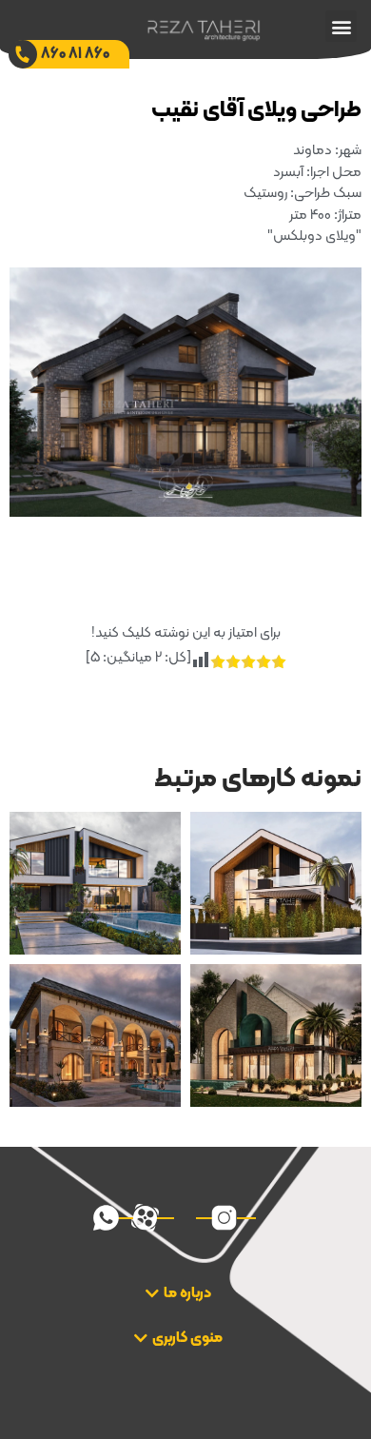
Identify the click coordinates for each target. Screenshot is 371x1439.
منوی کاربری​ (187, 1338)
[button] (341, 26)
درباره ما (187, 1293)
